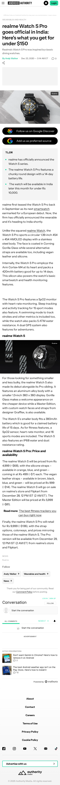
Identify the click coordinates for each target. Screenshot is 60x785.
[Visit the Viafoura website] (51, 681)
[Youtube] (24, 748)
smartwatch (42, 209)
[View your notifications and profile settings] (55, 621)
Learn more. (52, 15)
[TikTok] (56, 748)
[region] (30, 640)
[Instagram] (14, 748)
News (5, 556)
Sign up (52, 598)
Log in (45, 598)
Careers (30, 715)
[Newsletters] (45, 748)
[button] (30, 3)
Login (54, 3)
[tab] (11, 621)
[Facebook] (3, 748)
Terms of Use (30, 723)
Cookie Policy (30, 739)
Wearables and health (14, 19)
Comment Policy (24, 591)
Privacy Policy (30, 731)
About (30, 698)
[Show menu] (3, 3)
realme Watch (36, 230)
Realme (5, 560)
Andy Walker (11, 58)
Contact (30, 706)
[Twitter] (35, 748)
